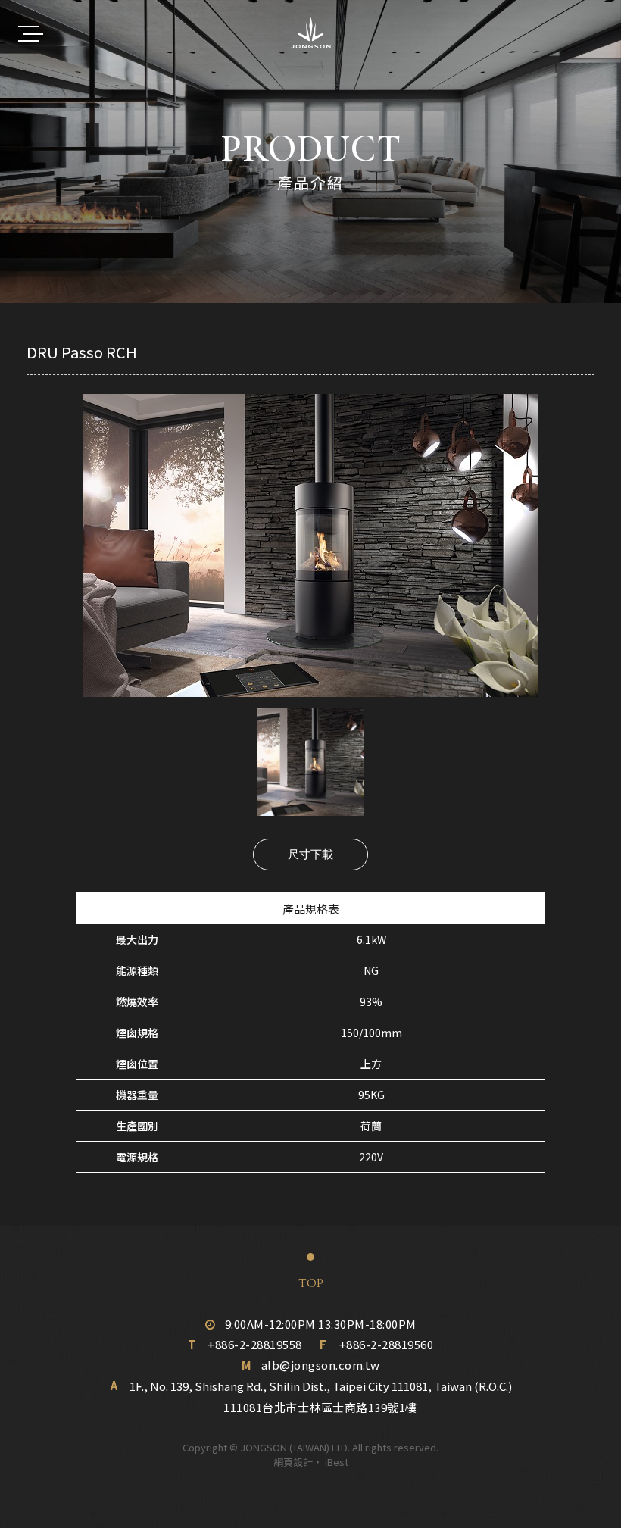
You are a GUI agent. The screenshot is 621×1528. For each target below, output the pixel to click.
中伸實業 (311, 33)
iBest (336, 1462)
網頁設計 (293, 1462)
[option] (310, 545)
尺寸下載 (310, 854)
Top (310, 1283)
